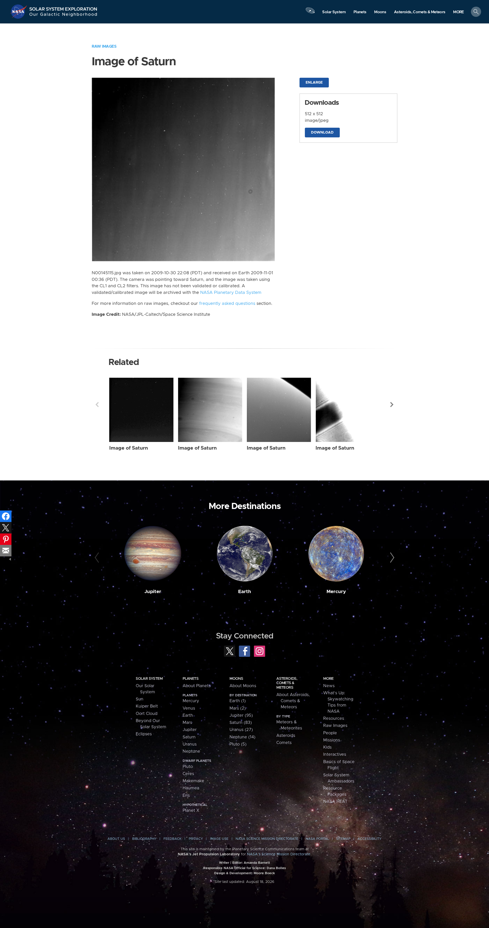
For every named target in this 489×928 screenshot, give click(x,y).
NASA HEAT (335, 802)
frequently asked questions (227, 303)
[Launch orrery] (310, 13)
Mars (187, 723)
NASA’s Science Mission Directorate (278, 854)
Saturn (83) (240, 723)
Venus (189, 708)
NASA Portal (317, 839)
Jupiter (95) (241, 715)
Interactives (334, 754)
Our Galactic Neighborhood (63, 15)
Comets (284, 743)
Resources (333, 718)
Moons (236, 679)
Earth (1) (237, 701)
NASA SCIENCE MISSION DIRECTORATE (267, 839)
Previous (97, 404)
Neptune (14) (242, 737)
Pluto (188, 767)
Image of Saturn (128, 448)
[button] (458, 12)
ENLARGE (314, 82)
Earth (244, 591)
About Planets (197, 686)
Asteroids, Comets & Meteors (286, 683)
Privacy (196, 839)
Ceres (188, 774)
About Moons (242, 686)
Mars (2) (237, 708)
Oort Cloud (146, 714)
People (330, 733)
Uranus (190, 744)
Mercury (336, 591)
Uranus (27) (241, 730)
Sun (139, 699)
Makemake (193, 781)
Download (322, 132)
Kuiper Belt (147, 706)
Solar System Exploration (63, 7)
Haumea (191, 788)
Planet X (191, 810)
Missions (331, 740)
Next (392, 404)
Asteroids (285, 736)
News (329, 686)
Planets (190, 679)
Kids (327, 747)
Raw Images (104, 46)
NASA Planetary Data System (230, 292)
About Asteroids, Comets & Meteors (293, 701)
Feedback (172, 839)
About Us (116, 839)
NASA (19, 11)
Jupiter (152, 591)
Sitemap (343, 839)
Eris (186, 795)
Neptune (191, 751)
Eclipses (144, 734)
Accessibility (370, 839)
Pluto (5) (238, 744)
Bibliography (144, 839)
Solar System (149, 679)
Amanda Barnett (257, 863)
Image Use (219, 839)
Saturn (189, 737)
